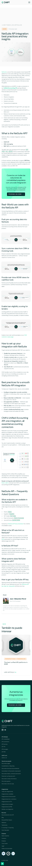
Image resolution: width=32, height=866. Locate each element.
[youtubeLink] (5, 730)
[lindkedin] (2, 730)
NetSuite (4, 72)
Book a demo (5, 483)
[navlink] (6, 2)
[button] (28, 2)
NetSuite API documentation (15, 524)
